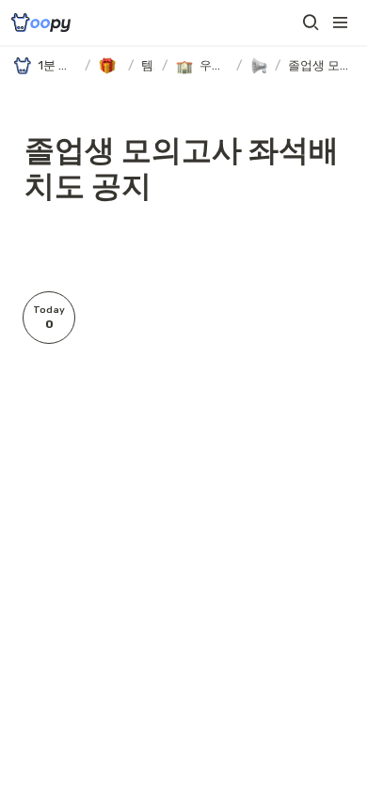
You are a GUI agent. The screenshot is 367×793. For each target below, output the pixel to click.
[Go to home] (41, 22)
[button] (310, 22)
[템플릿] (109, 65)
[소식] (258, 65)
